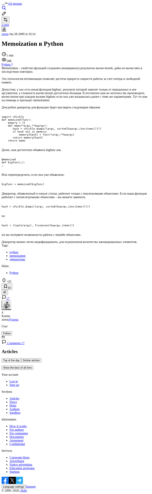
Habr (23, 490)
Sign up (14, 385)
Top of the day (11, 360)
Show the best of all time (17, 367)
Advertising (17, 461)
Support (31, 486)
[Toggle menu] (3, 4)
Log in (14, 381)
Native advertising (21, 464)
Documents (17, 437)
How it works (18, 426)
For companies (19, 433)
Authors (15, 409)
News (13, 402)
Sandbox (15, 412)
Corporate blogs (19, 457)
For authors (17, 429)
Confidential (17, 444)
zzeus (5, 34)
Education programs (22, 468)
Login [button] (5, 25)
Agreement (16, 440)
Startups (15, 471)
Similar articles (31, 360)
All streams (15, 3)
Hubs (13, 405)
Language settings (13, 486)
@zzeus (13, 319)
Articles (14, 398)
